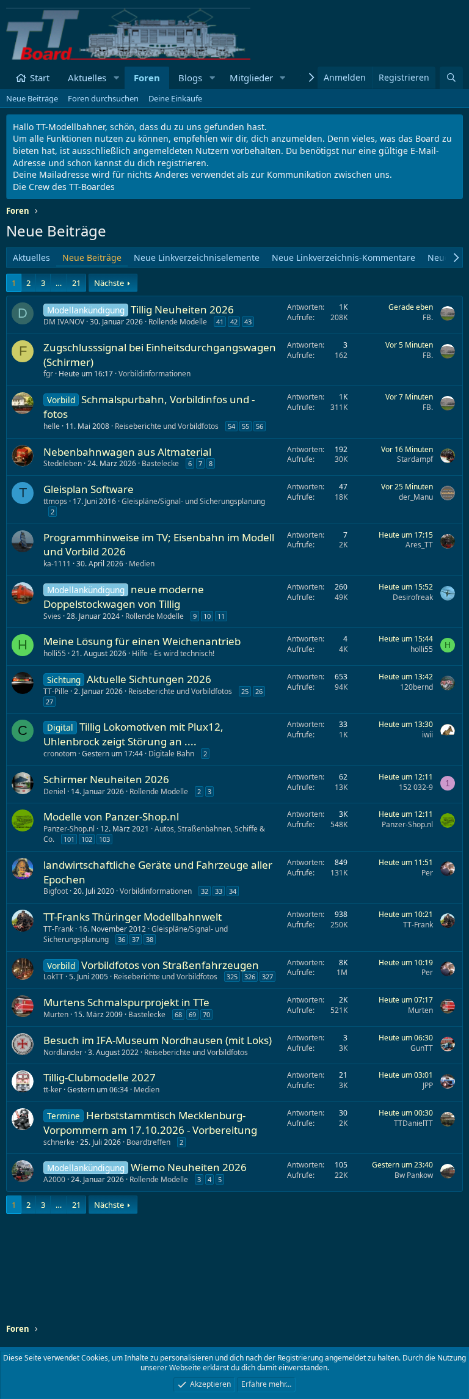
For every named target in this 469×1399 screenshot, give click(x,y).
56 (259, 426)
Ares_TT (419, 544)
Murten (55, 1014)
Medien (142, 563)
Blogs (190, 77)
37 (135, 939)
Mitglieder (251, 77)
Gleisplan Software (88, 489)
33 (218, 891)
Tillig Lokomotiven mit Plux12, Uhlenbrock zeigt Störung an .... (133, 734)
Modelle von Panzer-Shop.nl (111, 816)
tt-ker (52, 1089)
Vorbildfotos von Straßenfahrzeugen (170, 965)
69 (192, 1014)
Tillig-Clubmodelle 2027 (99, 1077)
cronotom (59, 753)
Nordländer (62, 1052)
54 (231, 426)
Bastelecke (160, 463)
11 (221, 616)
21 (76, 282)
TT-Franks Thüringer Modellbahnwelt (132, 917)
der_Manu (416, 497)
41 (220, 321)
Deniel (54, 791)
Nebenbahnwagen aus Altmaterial (127, 452)
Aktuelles (87, 77)
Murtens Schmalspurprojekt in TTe (126, 1002)
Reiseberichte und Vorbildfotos (167, 426)
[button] (116, 78)
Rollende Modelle (177, 321)
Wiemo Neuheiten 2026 (189, 1167)
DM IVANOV (63, 321)
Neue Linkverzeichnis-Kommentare (343, 257)
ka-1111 (57, 563)
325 (232, 976)
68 (178, 1014)
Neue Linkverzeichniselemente (197, 257)
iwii (427, 734)
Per (427, 873)
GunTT (421, 1048)
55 (245, 426)
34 (232, 891)
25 (245, 691)
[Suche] (451, 78)
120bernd (416, 687)
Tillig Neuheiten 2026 (182, 309)
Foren (147, 77)
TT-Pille (55, 691)
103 (104, 839)
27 (49, 701)
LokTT (53, 976)
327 (267, 976)
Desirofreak (413, 597)
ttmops (55, 501)
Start (39, 77)
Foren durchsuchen (103, 98)
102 (86, 839)
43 (248, 321)
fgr (48, 373)
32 (204, 891)
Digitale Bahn (171, 753)
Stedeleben (62, 463)
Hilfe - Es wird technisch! (173, 653)
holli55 (54, 653)
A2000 (54, 1179)
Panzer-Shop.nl (69, 829)
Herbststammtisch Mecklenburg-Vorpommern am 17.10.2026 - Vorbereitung (150, 1122)
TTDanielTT (413, 1123)
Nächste (109, 282)
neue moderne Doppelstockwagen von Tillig (123, 596)
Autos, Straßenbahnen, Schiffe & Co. (154, 834)
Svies (52, 616)
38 (149, 939)
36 (121, 939)
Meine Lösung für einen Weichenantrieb (142, 641)
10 (207, 616)
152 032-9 (416, 787)
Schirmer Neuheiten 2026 (106, 779)
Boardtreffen (148, 1142)
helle (51, 426)
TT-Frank (58, 929)
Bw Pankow (413, 1175)
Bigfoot (55, 891)
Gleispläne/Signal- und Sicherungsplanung (193, 501)
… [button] (59, 282)
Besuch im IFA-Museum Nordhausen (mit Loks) (157, 1040)
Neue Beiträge (32, 98)
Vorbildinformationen (154, 373)
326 (249, 976)
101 (69, 839)
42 (234, 321)
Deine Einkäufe (175, 98)
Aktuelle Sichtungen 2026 (149, 679)
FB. (428, 317)
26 (259, 691)
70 (206, 1014)
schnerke (59, 1142)
